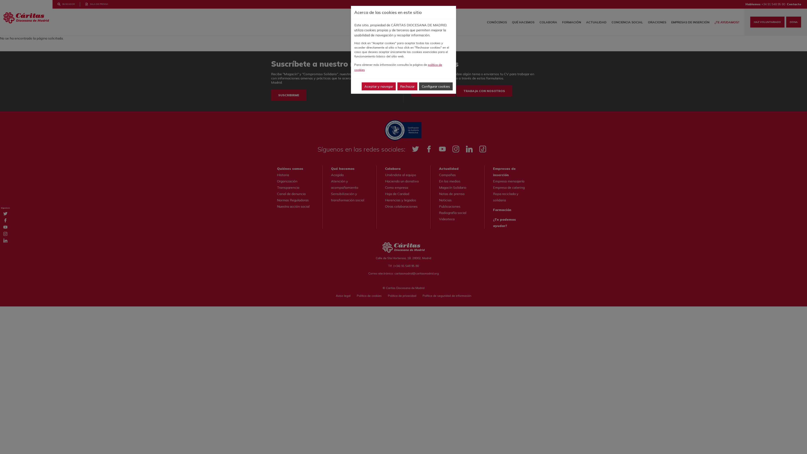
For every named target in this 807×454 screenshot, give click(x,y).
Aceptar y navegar (378, 86)
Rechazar (407, 86)
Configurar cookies (436, 86)
